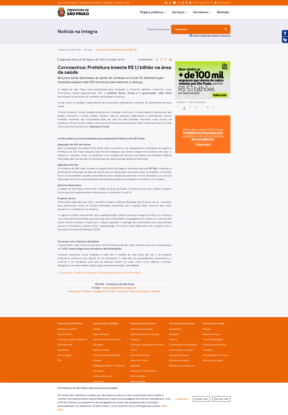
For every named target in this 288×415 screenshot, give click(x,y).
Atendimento (175, 329)
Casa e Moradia (100, 334)
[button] (214, 107)
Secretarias (63, 350)
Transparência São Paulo (90, 3)
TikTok (110, 291)
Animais (97, 329)
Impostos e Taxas (139, 360)
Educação (98, 344)
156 (127, 3)
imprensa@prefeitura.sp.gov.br (119, 287)
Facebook (74, 291)
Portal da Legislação (213, 339)
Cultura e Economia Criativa (107, 339)
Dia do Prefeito (65, 334)
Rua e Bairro (99, 371)
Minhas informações (179, 360)
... (201, 107)
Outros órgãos (65, 355)
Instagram (98, 291)
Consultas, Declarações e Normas (147, 344)
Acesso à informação (67, 3)
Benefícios (174, 334)
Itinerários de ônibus (213, 360)
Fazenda (97, 360)
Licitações (208, 350)
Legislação (108, 3)
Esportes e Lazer (101, 350)
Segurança (98, 381)
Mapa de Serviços (211, 334)
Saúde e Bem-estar (102, 376)
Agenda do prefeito (67, 329)
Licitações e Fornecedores (143, 371)
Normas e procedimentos (182, 365)
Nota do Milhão (138, 376)
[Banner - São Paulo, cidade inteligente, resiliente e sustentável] (202, 134)
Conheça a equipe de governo (72, 339)
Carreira (173, 339)
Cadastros (135, 339)
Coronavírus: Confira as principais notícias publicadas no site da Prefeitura (100, 272)
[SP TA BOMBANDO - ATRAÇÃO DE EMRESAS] (202, 80)
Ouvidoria (119, 3)
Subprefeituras (65, 344)
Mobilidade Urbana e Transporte (109, 365)
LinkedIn (156, 291)
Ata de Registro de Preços (215, 355)
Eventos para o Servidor (181, 350)
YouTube (121, 291)
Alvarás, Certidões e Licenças (144, 334)
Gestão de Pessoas (178, 355)
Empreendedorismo (140, 355)
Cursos (133, 350)
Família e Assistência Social (106, 355)
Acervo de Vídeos (139, 291)
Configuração (182, 398)
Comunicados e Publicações (183, 344)
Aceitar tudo (201, 398)
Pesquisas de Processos (214, 344)
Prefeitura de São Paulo (69, 49)
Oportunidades (137, 381)
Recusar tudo (221, 398)
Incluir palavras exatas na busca (211, 35)
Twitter (86, 291)
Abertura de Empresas (141, 329)
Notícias (88, 49)
